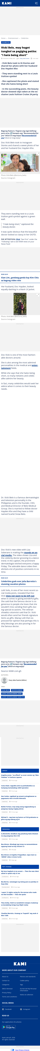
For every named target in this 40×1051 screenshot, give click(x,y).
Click (18, 239)
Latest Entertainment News (12, 693)
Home (3, 38)
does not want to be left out (20, 595)
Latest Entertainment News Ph (13, 697)
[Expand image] (38, 154)
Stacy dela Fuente (24, 58)
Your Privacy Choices (22, 1050)
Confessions (5, 876)
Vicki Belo (5, 690)
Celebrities (24, 38)
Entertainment (13, 38)
